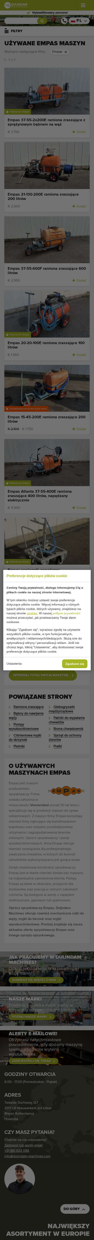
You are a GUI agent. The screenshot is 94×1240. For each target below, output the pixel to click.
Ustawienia (14, 663)
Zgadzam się (74, 664)
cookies (32, 613)
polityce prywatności (66, 613)
